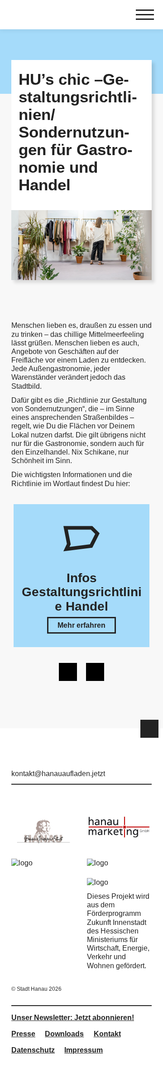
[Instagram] (131, 761)
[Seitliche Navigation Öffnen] (145, 16)
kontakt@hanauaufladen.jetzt (58, 773)
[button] (81, 625)
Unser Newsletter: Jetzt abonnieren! (72, 1017)
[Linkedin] (146, 761)
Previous (68, 672)
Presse (23, 1034)
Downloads (64, 1034)
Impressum (83, 1050)
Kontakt (107, 1034)
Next (95, 672)
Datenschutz (33, 1050)
